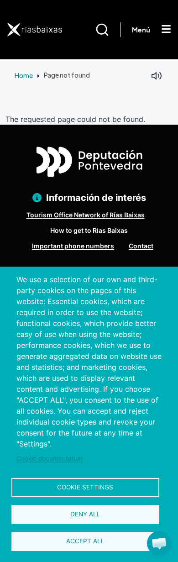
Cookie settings (85, 487)
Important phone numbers (73, 246)
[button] (159, 543)
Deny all (85, 514)
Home (24, 75)
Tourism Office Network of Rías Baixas (85, 215)
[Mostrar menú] (166, 30)
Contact (141, 246)
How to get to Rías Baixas (89, 230)
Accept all (85, 541)
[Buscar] (108, 29)
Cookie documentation (49, 458)
